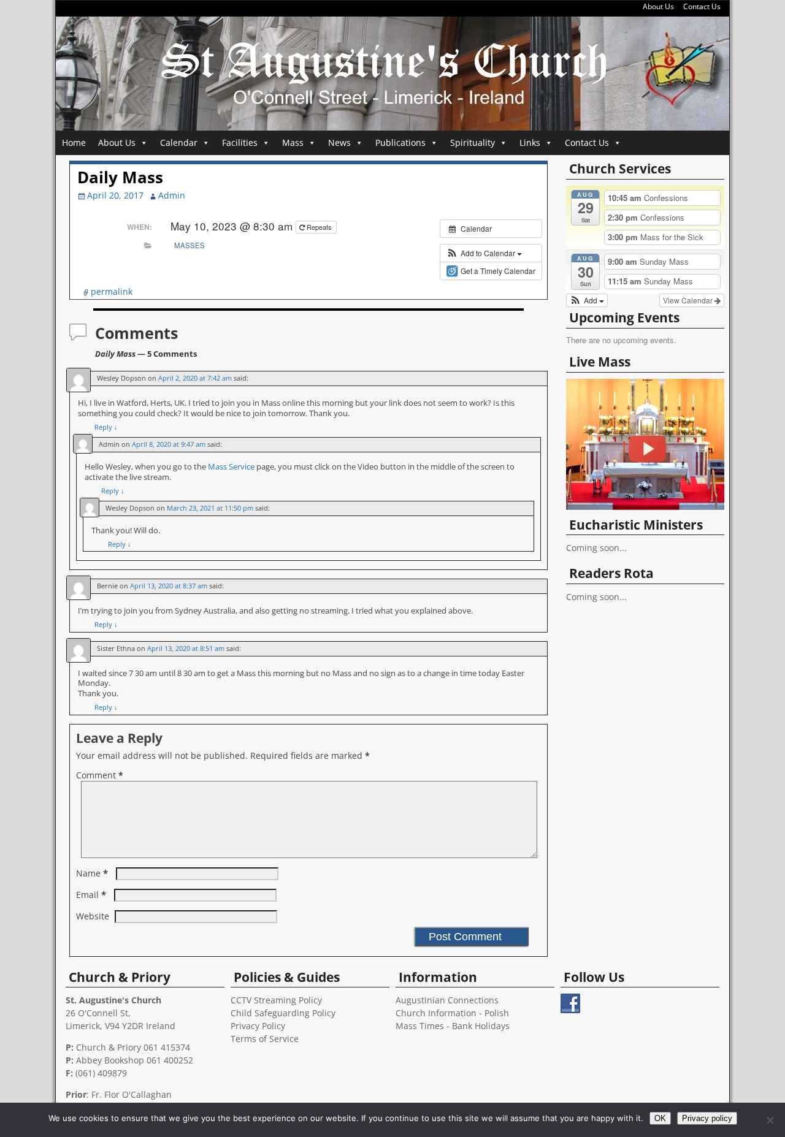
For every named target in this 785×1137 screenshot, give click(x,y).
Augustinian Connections (447, 1000)
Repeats (319, 227)
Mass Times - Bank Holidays (453, 1026)
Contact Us (702, 6)
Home (74, 142)
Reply (106, 427)
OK (660, 1118)
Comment (99, 775)
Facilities (240, 142)
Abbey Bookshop (110, 1060)
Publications (400, 142)
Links (529, 142)
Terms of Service (265, 1038)
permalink (111, 291)
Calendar (178, 142)
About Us (658, 6)
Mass (293, 142)
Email (91, 894)
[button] (484, 253)
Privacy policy (707, 1118)
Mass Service (232, 467)
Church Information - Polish (452, 1013)
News (339, 142)
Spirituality (472, 142)
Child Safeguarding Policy (283, 1013)
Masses (189, 245)
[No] (770, 1120)
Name (92, 873)
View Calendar (688, 300)
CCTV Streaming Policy (276, 1000)
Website (92, 916)
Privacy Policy (258, 1026)
